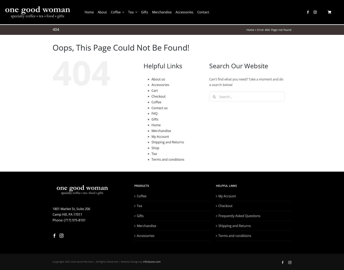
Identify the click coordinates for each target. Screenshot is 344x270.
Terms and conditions (167, 159)
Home (250, 30)
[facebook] (308, 12)
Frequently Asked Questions (239, 216)
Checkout (158, 96)
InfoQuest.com (152, 261)
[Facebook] (55, 236)
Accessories (160, 85)
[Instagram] (62, 236)
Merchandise (161, 131)
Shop (155, 148)
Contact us (159, 108)
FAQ (154, 113)
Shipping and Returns (167, 142)
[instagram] (315, 12)
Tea (154, 154)
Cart (154, 90)
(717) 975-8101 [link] (75, 220)
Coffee (156, 102)
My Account (160, 136)
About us (158, 79)
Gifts (154, 119)
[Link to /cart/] (329, 12)
